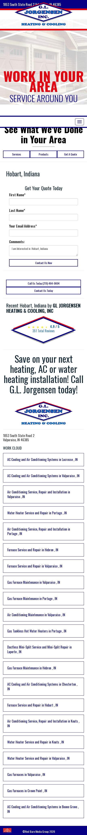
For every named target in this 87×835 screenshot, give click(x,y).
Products (43, 154)
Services (16, 154)
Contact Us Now (43, 263)
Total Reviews (43, 330)
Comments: (17, 241)
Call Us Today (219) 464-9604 (43, 283)
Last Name (17, 210)
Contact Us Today (43, 290)
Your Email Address (23, 226)
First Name (17, 195)
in (42, 459)
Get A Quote (70, 154)
